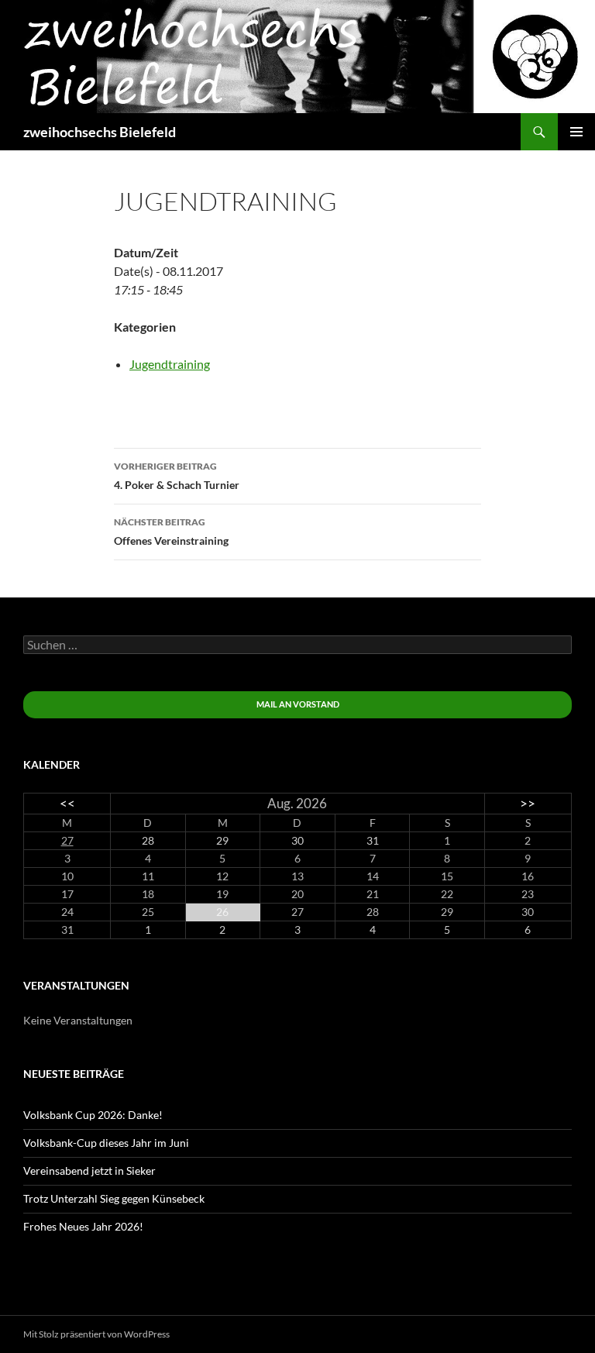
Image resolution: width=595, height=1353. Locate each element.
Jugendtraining (169, 363)
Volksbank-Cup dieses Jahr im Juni (106, 1142)
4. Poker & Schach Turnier (176, 475)
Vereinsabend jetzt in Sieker (89, 1170)
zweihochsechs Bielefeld (99, 131)
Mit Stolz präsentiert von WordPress (96, 1334)
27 (67, 840)
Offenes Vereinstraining (171, 531)
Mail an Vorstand (297, 704)
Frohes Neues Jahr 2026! (83, 1226)
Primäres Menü (576, 131)
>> (527, 803)
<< (67, 803)
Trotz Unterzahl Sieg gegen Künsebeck (114, 1198)
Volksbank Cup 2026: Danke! (93, 1114)
